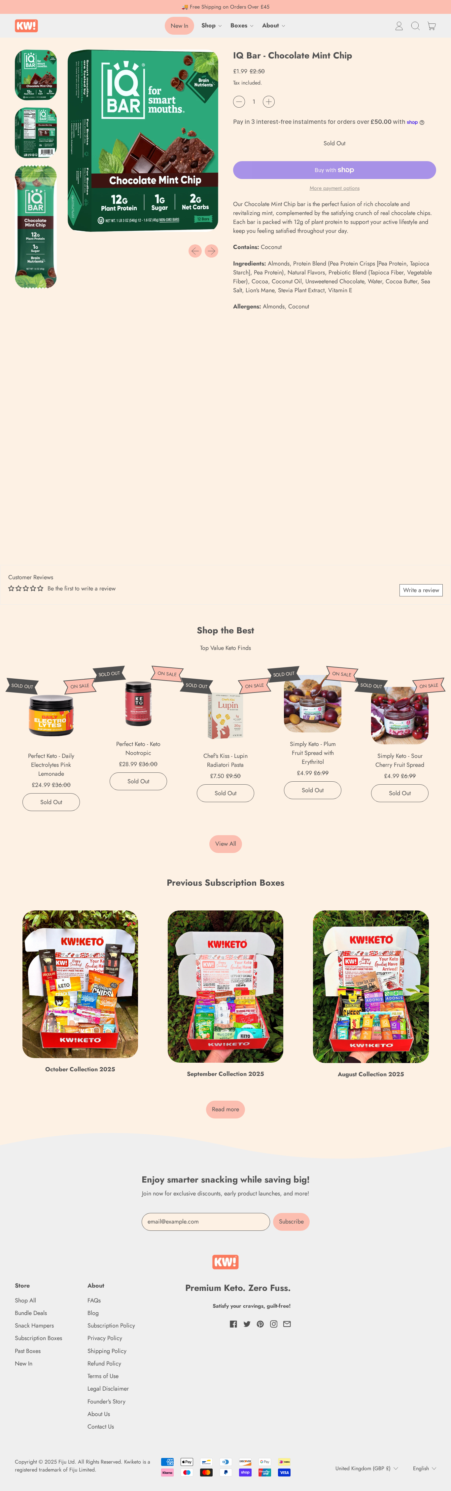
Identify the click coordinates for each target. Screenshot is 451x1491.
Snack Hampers (34, 1325)
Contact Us (100, 1426)
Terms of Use (103, 1376)
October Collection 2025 (80, 1069)
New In (23, 1363)
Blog (93, 1313)
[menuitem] (37, 77)
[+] (269, 102)
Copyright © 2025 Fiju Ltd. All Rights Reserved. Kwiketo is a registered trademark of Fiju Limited (82, 1465)
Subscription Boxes (38, 1338)
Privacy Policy (104, 1338)
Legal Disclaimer (108, 1388)
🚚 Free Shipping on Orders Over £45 (225, 7)
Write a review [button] (421, 590)
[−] (239, 102)
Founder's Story (106, 1401)
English (421, 1468)
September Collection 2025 (225, 1074)
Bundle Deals (31, 1313)
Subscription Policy (111, 1325)
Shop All (25, 1300)
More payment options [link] (335, 188)
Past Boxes (28, 1351)
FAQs (94, 1300)
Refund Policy (104, 1363)
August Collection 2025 (371, 1074)
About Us (98, 1414)
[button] (415, 26)
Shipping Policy (106, 1351)
